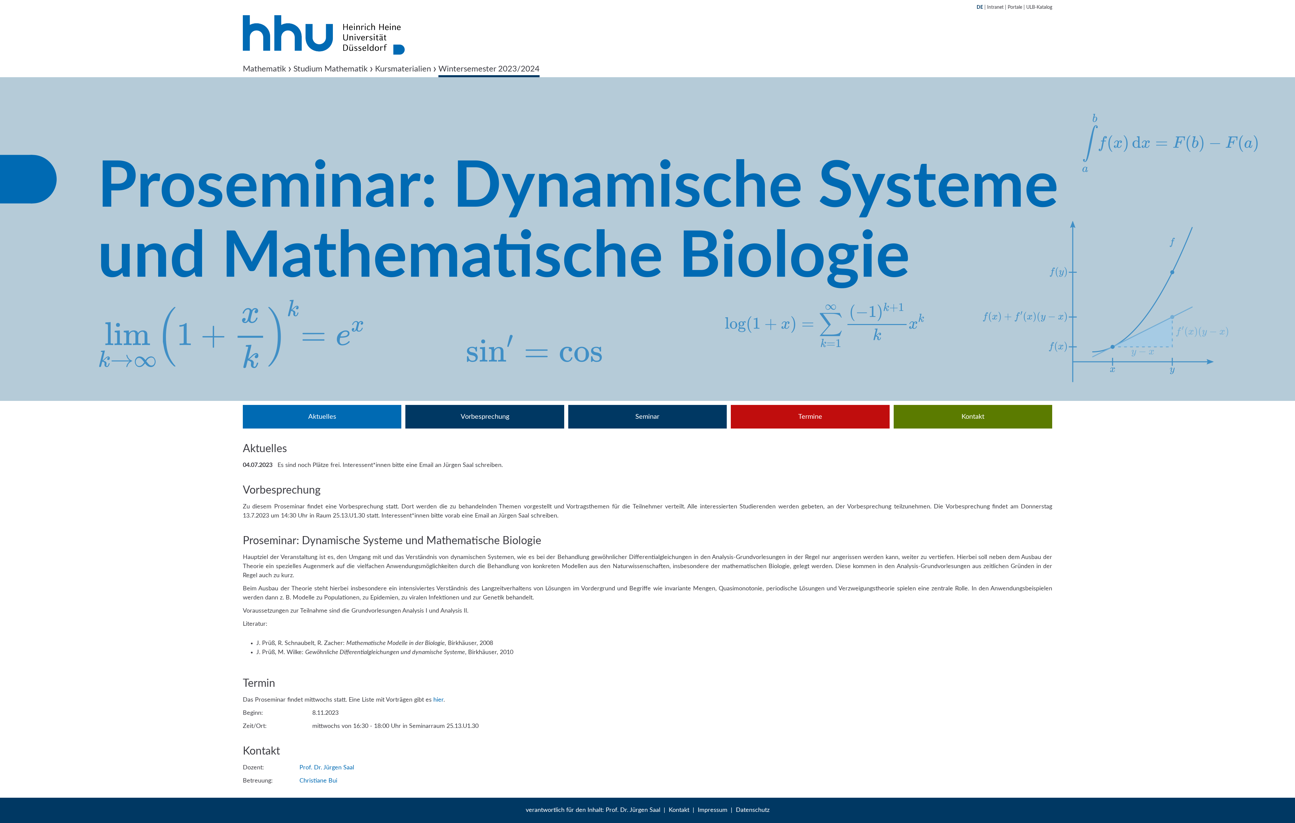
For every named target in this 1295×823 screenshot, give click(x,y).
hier (438, 700)
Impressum (712, 810)
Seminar (647, 416)
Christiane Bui (318, 781)
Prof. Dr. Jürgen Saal (326, 768)
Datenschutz (753, 810)
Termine (810, 416)
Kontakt (972, 416)
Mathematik (264, 69)
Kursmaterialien (403, 69)
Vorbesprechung (485, 416)
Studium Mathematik (330, 69)
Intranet (995, 7)
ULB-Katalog (1039, 7)
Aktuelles (322, 416)
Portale (1015, 7)
